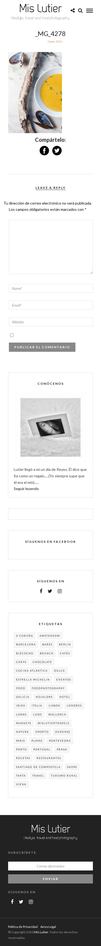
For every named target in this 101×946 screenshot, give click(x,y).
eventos (63, 679)
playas (37, 740)
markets (23, 723)
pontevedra (60, 740)
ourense (63, 731)
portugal (41, 749)
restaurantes (49, 758)
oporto (42, 731)
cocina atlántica (32, 670)
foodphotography (48, 688)
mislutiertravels (53, 723)
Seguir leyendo (26, 488)
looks (21, 714)
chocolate (42, 662)
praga (62, 749)
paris (20, 740)
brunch (47, 653)
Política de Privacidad (23, 926)
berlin (65, 644)
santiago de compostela (38, 767)
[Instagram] (60, 591)
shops (72, 767)
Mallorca (57, 714)
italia (37, 705)
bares (47, 644)
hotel (65, 696)
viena (21, 784)
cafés (65, 653)
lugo (37, 714)
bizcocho (24, 653)
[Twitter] (50, 591)
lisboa (54, 705)
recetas (23, 758)
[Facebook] (41, 591)
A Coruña (24, 635)
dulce (59, 670)
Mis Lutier (41, 932)
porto (21, 749)
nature (22, 731)
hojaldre (44, 696)
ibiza (20, 705)
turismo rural (64, 775)
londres (74, 705)
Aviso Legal (48, 926)
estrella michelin (33, 679)
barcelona (26, 644)
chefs (21, 662)
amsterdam (50, 635)
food (20, 688)
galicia (22, 696)
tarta (21, 775)
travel (38, 775)
